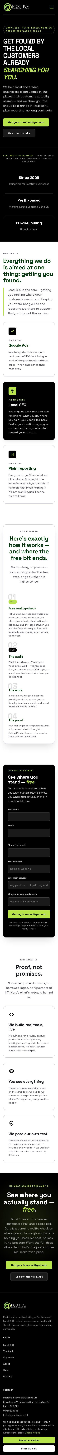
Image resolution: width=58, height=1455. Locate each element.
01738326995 (10, 1410)
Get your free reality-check (26, 122)
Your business (15, 861)
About (6, 1363)
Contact (7, 1376)
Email (11, 825)
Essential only (29, 1448)
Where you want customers (22, 894)
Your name (13, 809)
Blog (5, 1369)
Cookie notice (32, 1432)
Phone (16, 845)
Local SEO (8, 1345)
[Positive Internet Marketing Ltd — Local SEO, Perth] (17, 7)
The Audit (8, 1351)
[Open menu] (51, 7)
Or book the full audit (29, 1276)
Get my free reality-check (29, 914)
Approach (8, 1357)
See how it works (19, 133)
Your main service (17, 878)
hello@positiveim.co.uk (15, 1415)
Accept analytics (29, 1440)
